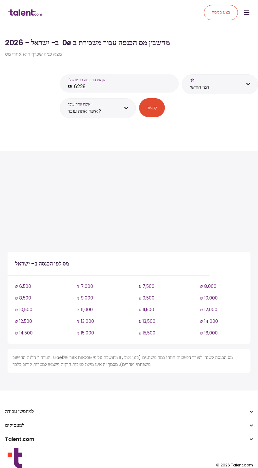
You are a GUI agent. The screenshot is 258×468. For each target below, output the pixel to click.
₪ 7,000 (85, 286)
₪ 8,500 (23, 298)
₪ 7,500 (146, 286)
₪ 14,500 (24, 333)
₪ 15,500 (146, 333)
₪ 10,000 (209, 298)
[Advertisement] (118, 202)
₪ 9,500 (146, 298)
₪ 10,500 (23, 309)
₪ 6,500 (23, 286)
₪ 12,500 (23, 321)
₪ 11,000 (85, 309)
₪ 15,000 (85, 333)
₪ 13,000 (85, 321)
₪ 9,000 (85, 298)
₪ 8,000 (208, 286)
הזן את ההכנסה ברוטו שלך (87, 80)
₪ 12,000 (208, 309)
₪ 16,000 (209, 333)
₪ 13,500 (146, 321)
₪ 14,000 (209, 321)
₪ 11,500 (146, 309)
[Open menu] (246, 12)
